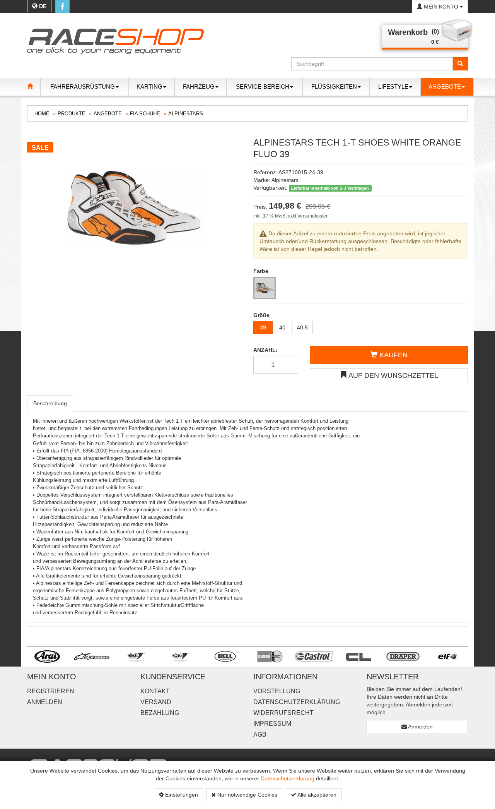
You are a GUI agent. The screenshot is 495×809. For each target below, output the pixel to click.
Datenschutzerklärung (287, 778)
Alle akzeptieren (316, 795)
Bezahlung (159, 713)
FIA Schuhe (145, 114)
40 (282, 327)
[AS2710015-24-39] (264, 288)
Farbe (260, 271)
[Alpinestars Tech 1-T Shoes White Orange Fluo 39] (134, 209)
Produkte (71, 114)
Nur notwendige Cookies (246, 795)
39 (263, 327)
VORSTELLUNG (276, 691)
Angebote (108, 114)
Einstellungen (181, 795)
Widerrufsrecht (283, 713)
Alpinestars (185, 114)
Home (42, 114)
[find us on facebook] (62, 6)
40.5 (302, 327)
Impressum (272, 723)
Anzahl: (265, 350)
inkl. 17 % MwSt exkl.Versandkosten (291, 216)
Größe (261, 315)
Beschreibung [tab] (50, 403)
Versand (155, 702)
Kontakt (155, 691)
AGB (259, 734)
